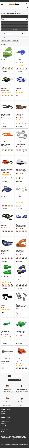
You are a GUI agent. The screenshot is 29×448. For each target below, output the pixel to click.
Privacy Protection (4, 429)
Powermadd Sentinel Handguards (20, 88)
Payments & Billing (5, 427)
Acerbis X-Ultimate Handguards (20, 115)
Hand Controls (9, 11)
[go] (27, 7)
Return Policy (3, 423)
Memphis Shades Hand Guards (6, 305)
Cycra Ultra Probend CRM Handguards (7, 170)
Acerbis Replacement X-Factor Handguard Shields (21, 360)
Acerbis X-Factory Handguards (20, 60)
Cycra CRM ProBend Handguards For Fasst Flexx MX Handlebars (21, 332)
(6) (24, 65)
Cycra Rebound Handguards (5, 251)
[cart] (27, 4)
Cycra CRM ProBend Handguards (6, 88)
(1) (10, 92)
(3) (10, 309)
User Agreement (22, 444)
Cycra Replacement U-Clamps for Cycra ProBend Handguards (21, 143)
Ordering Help (4, 419)
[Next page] (22, 376)
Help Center (3, 411)
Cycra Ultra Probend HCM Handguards (7, 225)
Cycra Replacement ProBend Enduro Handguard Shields (5, 61)
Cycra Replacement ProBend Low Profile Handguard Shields (20, 251)
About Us (3, 414)
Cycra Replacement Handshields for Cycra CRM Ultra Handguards (21, 225)
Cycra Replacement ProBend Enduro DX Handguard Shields (20, 278)
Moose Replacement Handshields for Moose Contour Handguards (21, 170)
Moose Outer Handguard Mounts (21, 197)
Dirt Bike (2, 11)
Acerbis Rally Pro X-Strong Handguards (6, 332)
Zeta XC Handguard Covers (5, 277)
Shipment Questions (5, 421)
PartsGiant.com (4, 436)
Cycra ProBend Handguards (4, 197)
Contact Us (3, 413)
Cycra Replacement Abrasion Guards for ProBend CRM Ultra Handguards (6, 143)
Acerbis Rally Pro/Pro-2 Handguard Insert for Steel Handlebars (6, 360)
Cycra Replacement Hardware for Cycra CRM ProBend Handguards (21, 305)
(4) (10, 336)
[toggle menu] (2, 4)
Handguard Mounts (6, 40)
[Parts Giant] (14, 4)
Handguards (15, 40)
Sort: (2, 33)
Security (2, 431)
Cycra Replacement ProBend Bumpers (5, 115)
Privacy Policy (14, 445)
